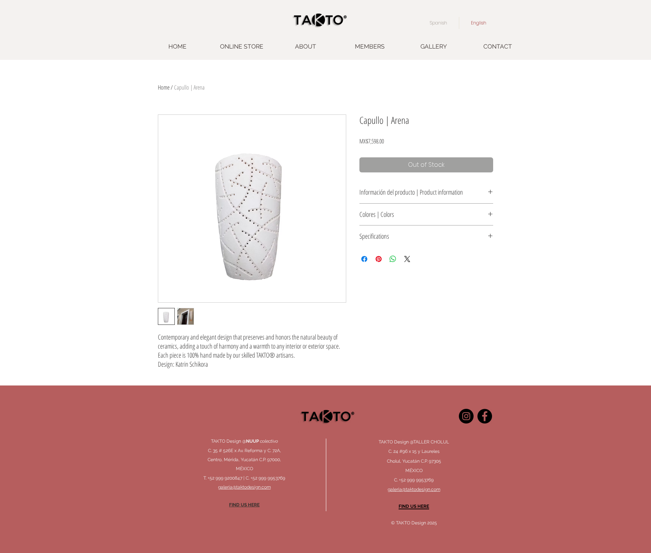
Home (164, 87)
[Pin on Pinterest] (378, 259)
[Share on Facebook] (364, 259)
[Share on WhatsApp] (392, 259)
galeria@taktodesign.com (414, 489)
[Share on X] (407, 259)
